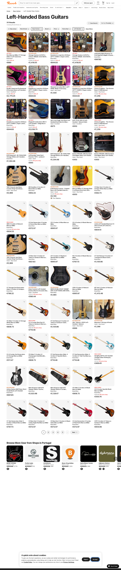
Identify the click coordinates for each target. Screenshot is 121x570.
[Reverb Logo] (11, 3)
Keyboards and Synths (32, 7)
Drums (51, 7)
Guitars (9, 7)
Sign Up (108, 3)
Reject (86, 559)
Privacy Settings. (68, 562)
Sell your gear (88, 3)
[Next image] (24, 42)
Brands (75, 7)
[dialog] (60, 559)
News (80, 7)
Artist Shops (94, 7)
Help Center (111, 7)
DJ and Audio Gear (60, 7)
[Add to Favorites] (24, 34)
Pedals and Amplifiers (18, 7)
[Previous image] (9, 42)
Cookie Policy (28, 562)
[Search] (77, 3)
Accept (95, 559)
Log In (112, 3)
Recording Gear (44, 7)
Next (73, 432)
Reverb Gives (102, 7)
